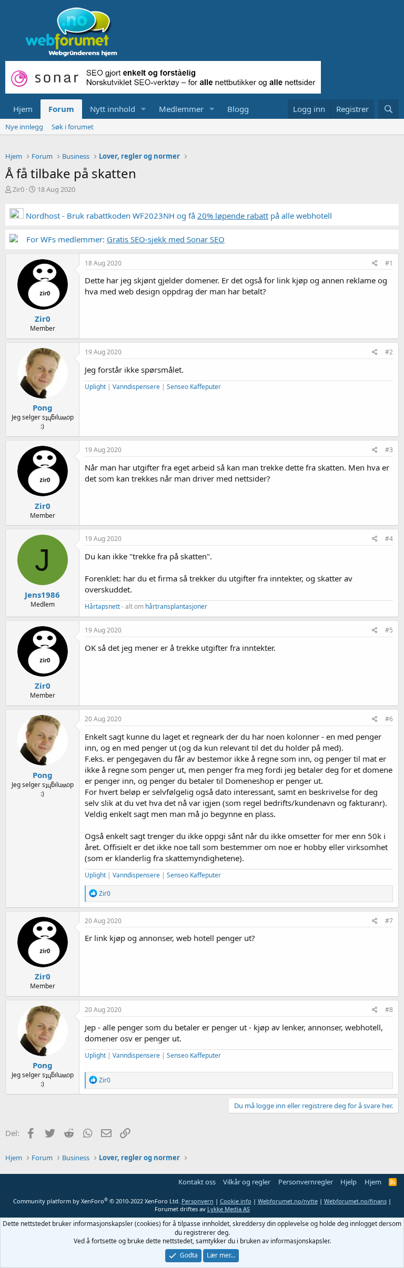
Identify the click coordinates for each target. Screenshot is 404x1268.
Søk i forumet (73, 126)
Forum (61, 109)
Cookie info (235, 1201)
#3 (389, 449)
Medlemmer (181, 109)
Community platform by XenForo (96, 1201)
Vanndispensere (136, 386)
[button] (143, 109)
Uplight (95, 386)
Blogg (238, 109)
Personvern (197, 1201)
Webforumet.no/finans (355, 1201)
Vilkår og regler (246, 1182)
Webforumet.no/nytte (288, 1201)
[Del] (374, 264)
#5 (389, 630)
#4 (389, 538)
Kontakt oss (197, 1182)
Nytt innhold (112, 109)
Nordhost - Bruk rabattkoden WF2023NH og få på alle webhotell (178, 215)
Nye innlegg (24, 126)
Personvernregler (305, 1182)
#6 (389, 718)
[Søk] (388, 109)
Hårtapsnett (102, 606)
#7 (389, 920)
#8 (389, 1009)
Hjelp (348, 1182)
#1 (389, 263)
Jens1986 (42, 594)
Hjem (23, 109)
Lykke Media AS (228, 1209)
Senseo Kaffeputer (194, 386)
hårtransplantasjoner (176, 606)
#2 (389, 351)
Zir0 (18, 189)
